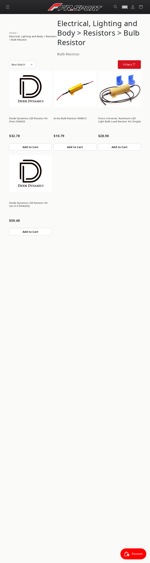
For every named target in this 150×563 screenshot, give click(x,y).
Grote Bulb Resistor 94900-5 (70, 118)
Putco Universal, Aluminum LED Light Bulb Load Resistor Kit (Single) (119, 120)
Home (12, 33)
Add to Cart (30, 147)
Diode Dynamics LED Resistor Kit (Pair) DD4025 (28, 120)
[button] (8, 7)
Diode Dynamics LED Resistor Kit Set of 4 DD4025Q (28, 204)
